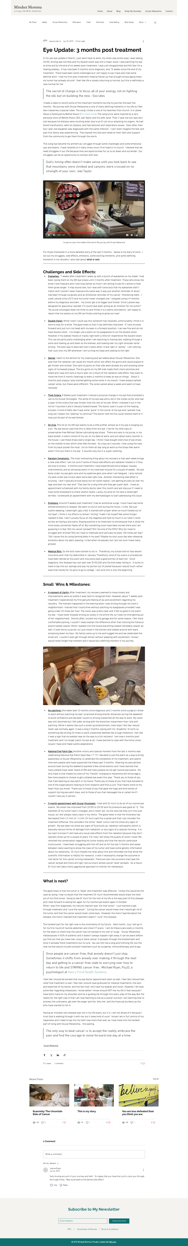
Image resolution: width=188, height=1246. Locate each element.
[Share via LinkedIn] (58, 1055)
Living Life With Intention (28, 11)
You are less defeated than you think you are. (138, 1113)
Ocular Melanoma (60, 22)
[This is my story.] (94, 1095)
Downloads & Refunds (87, 1229)
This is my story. (86, 1111)
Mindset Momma (28, 7)
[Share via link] (64, 1055)
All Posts (32, 22)
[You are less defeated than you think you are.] (139, 1095)
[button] (155, 22)
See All (156, 1079)
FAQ (69, 1229)
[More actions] (143, 41)
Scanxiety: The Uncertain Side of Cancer (47, 1113)
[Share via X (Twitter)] (51, 1055)
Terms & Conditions (109, 1229)
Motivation (77, 22)
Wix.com (112, 1242)
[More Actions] (143, 1170)
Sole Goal (100, 22)
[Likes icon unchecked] (51, 1185)
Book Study (129, 22)
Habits (44, 22)
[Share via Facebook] (44, 1055)
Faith (89, 22)
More (141, 22)
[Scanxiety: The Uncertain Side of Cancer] (49, 1095)
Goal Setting (114, 22)
